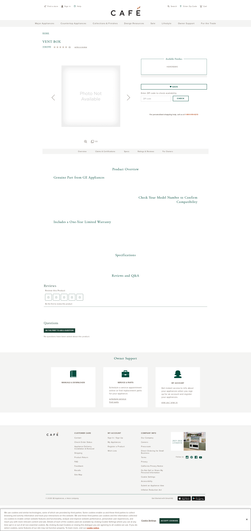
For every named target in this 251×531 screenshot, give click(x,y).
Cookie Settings (148, 520)
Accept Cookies (169, 521)
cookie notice (93, 528)
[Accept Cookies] (247, 519)
